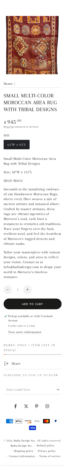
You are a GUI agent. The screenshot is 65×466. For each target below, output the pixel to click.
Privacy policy (47, 451)
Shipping (9, 126)
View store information (24, 332)
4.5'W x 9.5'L (16, 146)
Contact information (22, 456)
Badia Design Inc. (25, 440)
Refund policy (45, 445)
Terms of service (49, 456)
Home (8, 84)
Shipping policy (24, 451)
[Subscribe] (59, 389)
